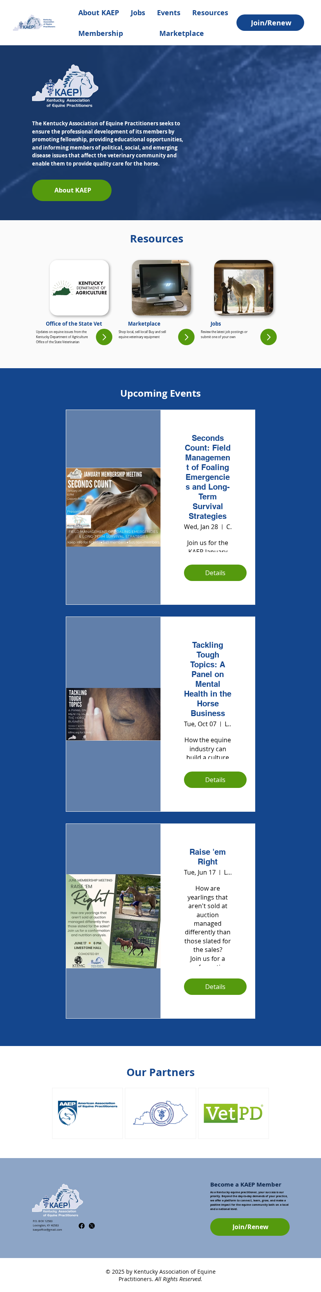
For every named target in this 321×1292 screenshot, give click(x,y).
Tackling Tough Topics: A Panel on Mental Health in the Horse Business (207, 679)
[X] (92, 1226)
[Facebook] (82, 1226)
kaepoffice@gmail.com (47, 1229)
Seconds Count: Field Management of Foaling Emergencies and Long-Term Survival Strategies (208, 477)
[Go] (104, 337)
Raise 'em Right (207, 856)
